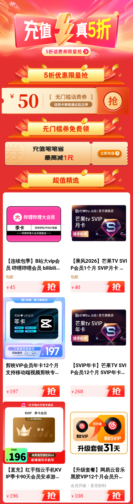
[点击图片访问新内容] (66, 31)
